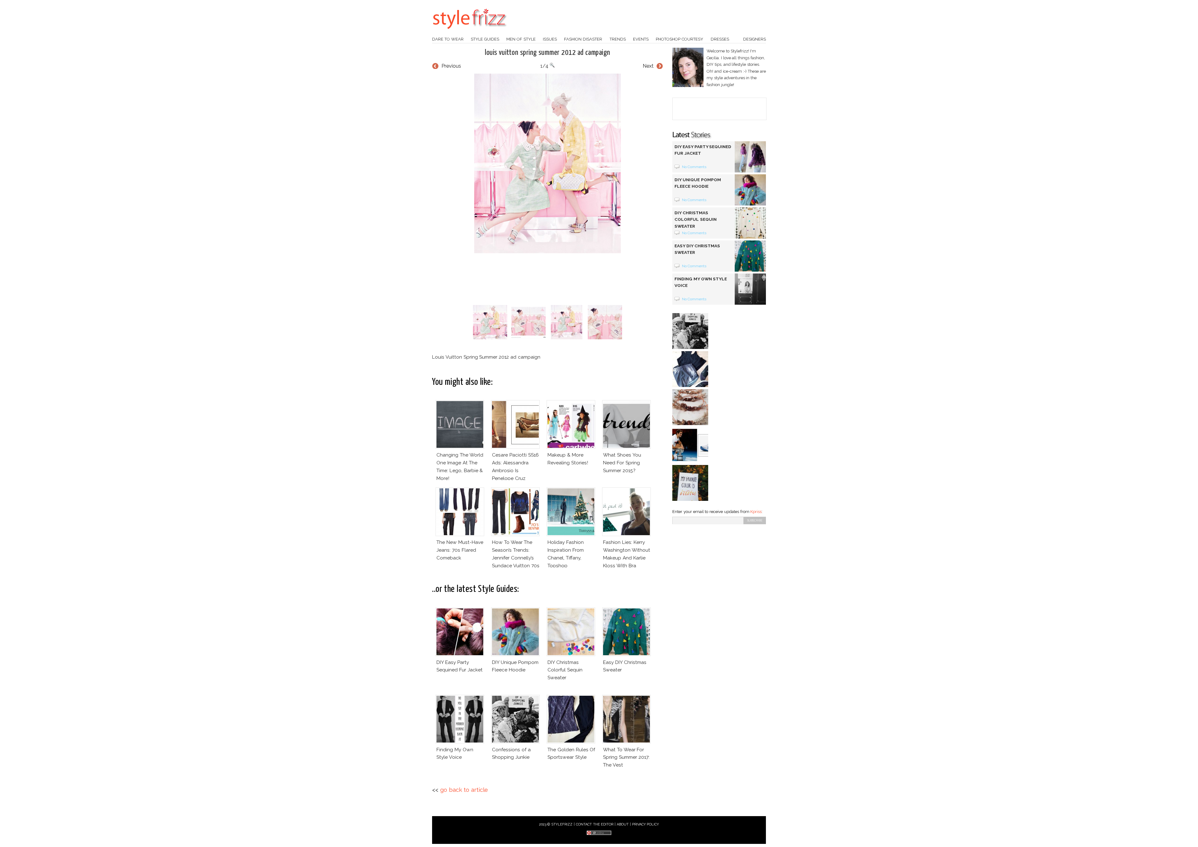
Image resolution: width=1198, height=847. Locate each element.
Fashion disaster (583, 39)
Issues (550, 39)
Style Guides (485, 39)
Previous (451, 66)
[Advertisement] (547, 279)
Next (648, 66)
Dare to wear (448, 39)
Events (641, 39)
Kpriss (756, 511)
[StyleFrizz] (469, 32)
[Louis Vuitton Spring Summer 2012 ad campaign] (547, 163)
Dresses (720, 39)
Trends (618, 39)
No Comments (694, 167)
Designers (754, 39)
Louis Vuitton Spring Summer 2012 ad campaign (547, 52)
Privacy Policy (645, 824)
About (623, 824)
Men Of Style (521, 39)
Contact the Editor (595, 824)
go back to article (464, 789)
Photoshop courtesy (679, 39)
